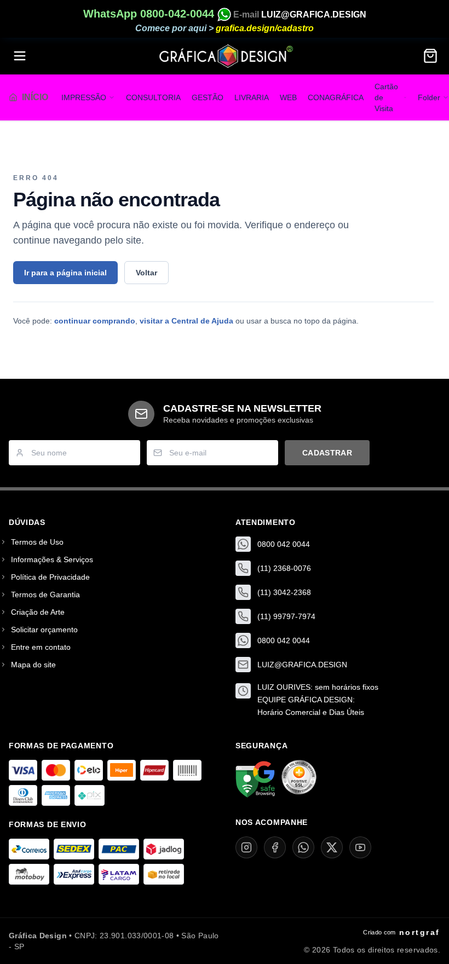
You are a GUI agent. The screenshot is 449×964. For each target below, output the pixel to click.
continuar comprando (94, 320)
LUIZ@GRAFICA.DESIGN (313, 14)
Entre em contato (41, 647)
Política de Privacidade (50, 577)
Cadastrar (327, 452)
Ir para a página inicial (65, 272)
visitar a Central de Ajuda (186, 320)
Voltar (146, 272)
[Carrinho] (430, 56)
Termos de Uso (37, 542)
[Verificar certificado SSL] (298, 779)
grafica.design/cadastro (265, 28)
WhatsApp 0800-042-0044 (150, 14)
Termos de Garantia (45, 594)
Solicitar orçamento (44, 629)
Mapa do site (33, 664)
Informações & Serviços (52, 559)
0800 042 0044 (283, 544)
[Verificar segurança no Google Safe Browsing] (255, 779)
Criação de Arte (38, 612)
